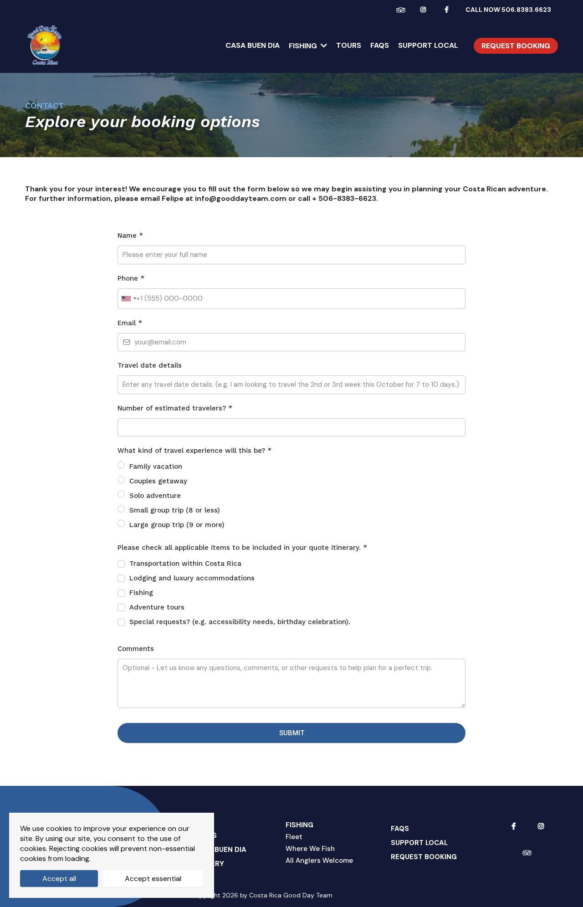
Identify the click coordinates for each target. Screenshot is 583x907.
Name (130, 235)
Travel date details (150, 365)
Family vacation (155, 466)
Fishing (141, 593)
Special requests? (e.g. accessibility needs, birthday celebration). (239, 622)
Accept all (59, 878)
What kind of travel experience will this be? (194, 450)
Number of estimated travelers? (175, 408)
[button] (323, 46)
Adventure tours (156, 607)
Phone (131, 278)
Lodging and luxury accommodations (192, 578)
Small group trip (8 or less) (174, 510)
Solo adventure (155, 496)
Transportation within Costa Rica (185, 563)
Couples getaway (158, 481)
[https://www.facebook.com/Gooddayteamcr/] (449, 9)
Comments (136, 649)
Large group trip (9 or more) (177, 525)
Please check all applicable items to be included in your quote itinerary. (242, 547)
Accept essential (153, 878)
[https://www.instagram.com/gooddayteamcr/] (425, 9)
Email (130, 323)
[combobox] (128, 298)
